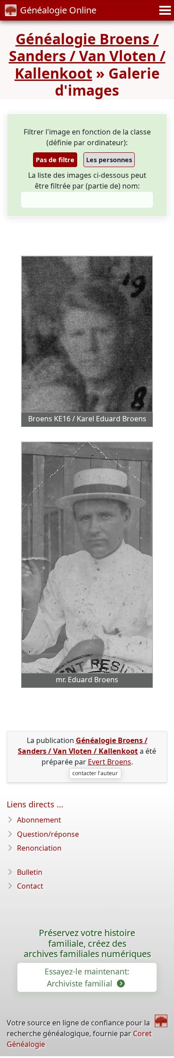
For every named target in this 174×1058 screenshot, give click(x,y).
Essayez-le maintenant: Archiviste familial (87, 977)
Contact (30, 886)
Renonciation (39, 848)
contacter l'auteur (95, 773)
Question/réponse (48, 834)
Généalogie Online (58, 10)
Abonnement (39, 820)
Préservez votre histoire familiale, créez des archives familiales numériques (87, 943)
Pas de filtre (55, 159)
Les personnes (109, 159)
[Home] (161, 1021)
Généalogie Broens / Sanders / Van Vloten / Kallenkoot (87, 56)
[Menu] (164, 10)
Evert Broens (109, 762)
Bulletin (29, 872)
